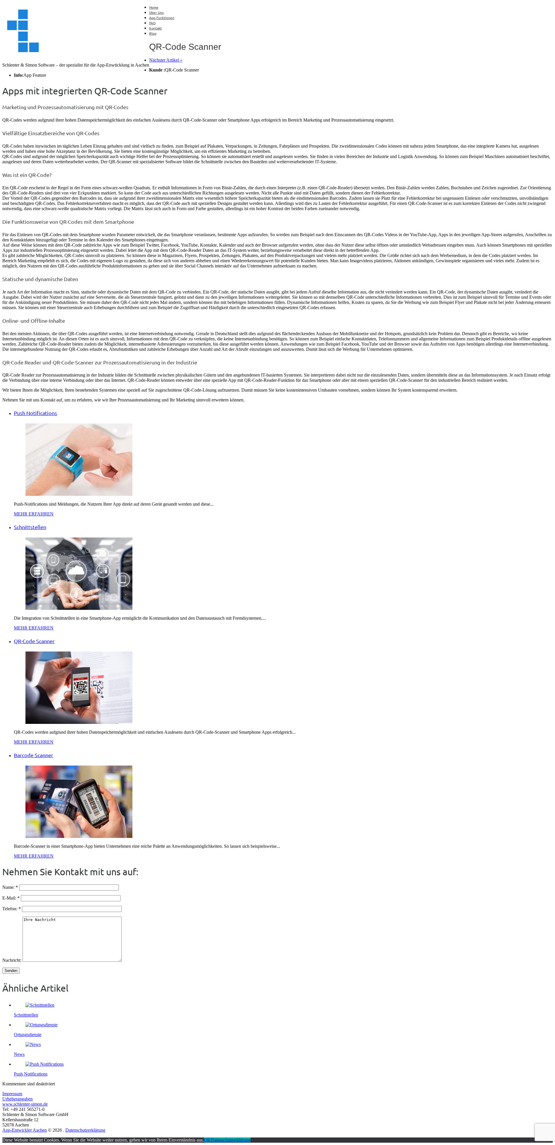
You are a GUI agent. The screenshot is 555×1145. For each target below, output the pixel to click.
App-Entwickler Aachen (24, 1130)
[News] (33, 1044)
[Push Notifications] (78, 494)
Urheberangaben (17, 1098)
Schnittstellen (26, 1014)
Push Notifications (30, 1073)
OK (207, 1139)
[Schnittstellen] (78, 608)
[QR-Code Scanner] (78, 722)
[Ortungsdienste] (41, 1024)
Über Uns (156, 12)
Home (153, 7)
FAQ (152, 23)
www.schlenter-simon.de (25, 1104)
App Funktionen (161, 17)
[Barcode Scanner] (78, 836)
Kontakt (155, 28)
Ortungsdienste (27, 1034)
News (19, 1054)
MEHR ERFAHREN (33, 513)
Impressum (12, 1093)
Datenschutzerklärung (85, 1130)
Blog (152, 33)
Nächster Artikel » (165, 60)
